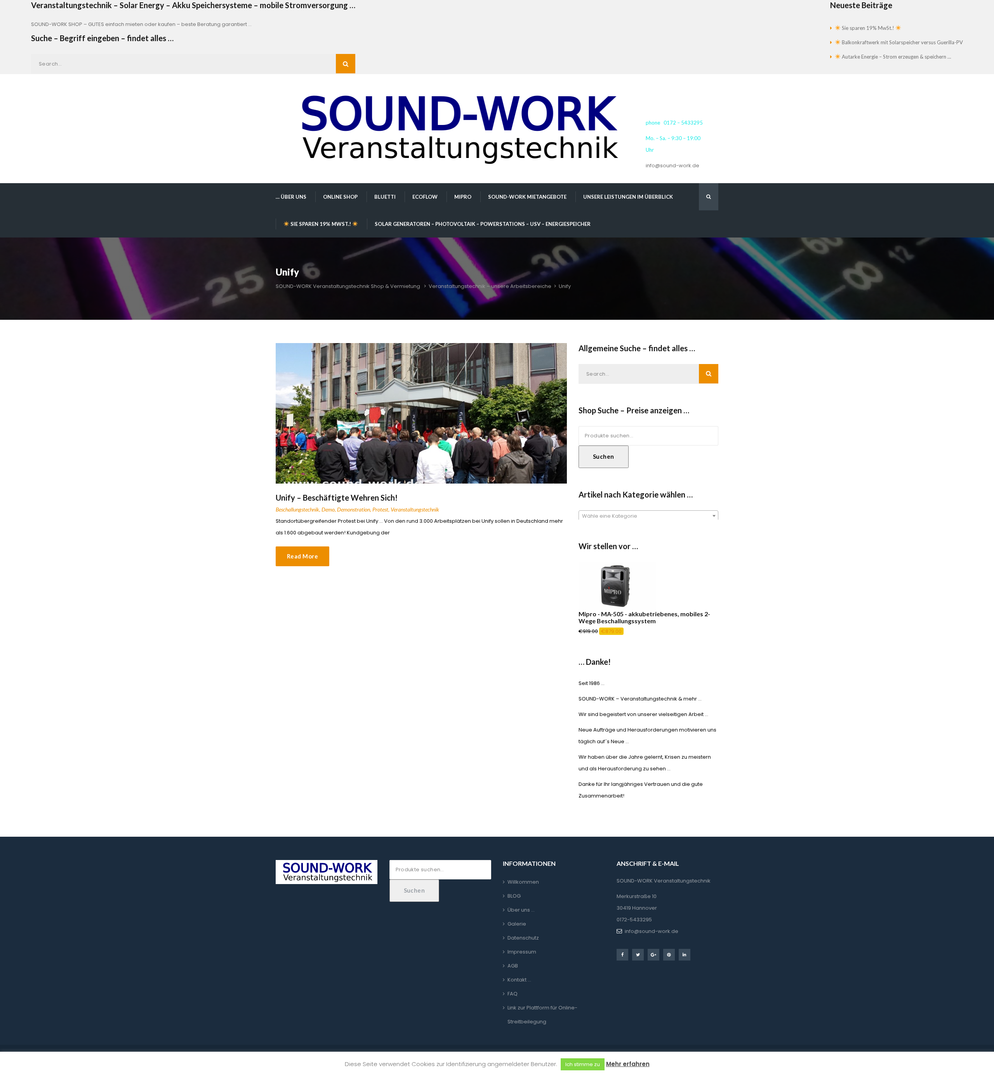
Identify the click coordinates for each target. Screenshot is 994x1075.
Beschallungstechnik (297, 509)
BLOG (514, 896)
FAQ (512, 993)
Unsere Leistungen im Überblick (628, 197)
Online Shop (340, 197)
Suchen (603, 456)
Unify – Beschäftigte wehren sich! (337, 497)
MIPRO (462, 197)
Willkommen (523, 882)
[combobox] (648, 515)
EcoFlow (425, 197)
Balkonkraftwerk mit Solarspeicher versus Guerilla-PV (902, 42)
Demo (328, 509)
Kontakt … (519, 979)
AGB (512, 965)
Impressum (521, 951)
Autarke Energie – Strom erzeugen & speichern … (896, 57)
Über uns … (521, 910)
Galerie (516, 924)
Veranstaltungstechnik (415, 509)
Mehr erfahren (628, 1064)
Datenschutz (523, 937)
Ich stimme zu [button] (582, 1064)
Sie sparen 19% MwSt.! (868, 28)
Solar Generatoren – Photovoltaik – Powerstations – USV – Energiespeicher (483, 224)
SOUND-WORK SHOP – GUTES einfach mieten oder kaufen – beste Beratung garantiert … (141, 24)
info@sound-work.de (672, 165)
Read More (302, 556)
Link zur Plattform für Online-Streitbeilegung (542, 1014)
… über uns (291, 197)
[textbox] (648, 516)
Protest (380, 509)
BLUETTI (385, 197)
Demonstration (353, 509)
